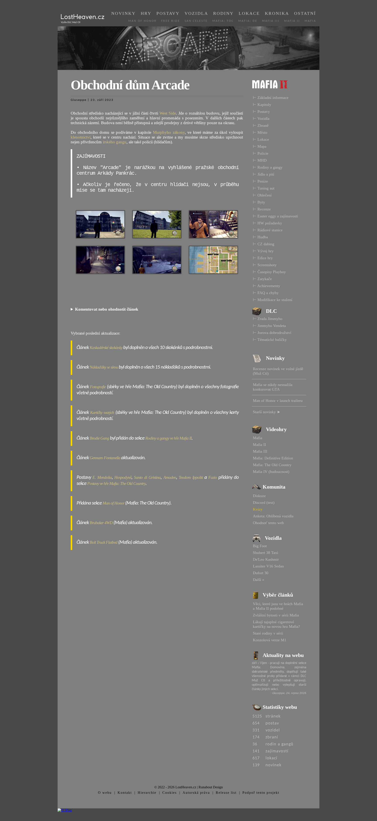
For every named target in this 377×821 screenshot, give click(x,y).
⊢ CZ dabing (263, 244)
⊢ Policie (260, 153)
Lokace (249, 13)
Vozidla (196, 13)
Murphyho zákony (169, 132)
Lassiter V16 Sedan (268, 566)
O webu (105, 792)
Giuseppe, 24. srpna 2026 (289, 693)
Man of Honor (142, 21)
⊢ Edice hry (263, 258)
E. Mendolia (102, 477)
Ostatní (305, 13)
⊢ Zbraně (261, 125)
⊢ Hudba (260, 237)
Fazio (212, 477)
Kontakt (125, 792)
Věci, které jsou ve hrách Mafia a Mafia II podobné (278, 606)
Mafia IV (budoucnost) (271, 471)
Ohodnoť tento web (268, 523)
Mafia (310, 21)
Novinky (123, 13)
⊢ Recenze (262, 209)
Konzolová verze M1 (269, 640)
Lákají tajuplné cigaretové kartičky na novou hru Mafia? (276, 624)
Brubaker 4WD (101, 522)
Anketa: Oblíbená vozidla (273, 516)
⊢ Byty (259, 202)
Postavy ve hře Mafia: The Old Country (116, 483)
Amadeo (169, 477)
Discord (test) (263, 502)
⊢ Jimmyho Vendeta (269, 325)
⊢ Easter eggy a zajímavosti (275, 216)
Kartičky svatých (102, 412)
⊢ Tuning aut (263, 188)
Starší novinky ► (267, 412)
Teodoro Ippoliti (191, 477)
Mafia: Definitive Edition (273, 458)
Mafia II (292, 21)
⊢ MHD (260, 160)
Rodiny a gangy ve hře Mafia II (168, 438)
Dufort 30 (260, 573)
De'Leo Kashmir (266, 559)
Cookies (169, 792)
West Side (167, 113)
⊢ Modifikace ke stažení (272, 300)
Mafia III (270, 21)
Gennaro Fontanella (105, 457)
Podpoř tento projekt (260, 792)
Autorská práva (196, 792)
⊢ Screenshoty (265, 265)
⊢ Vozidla (261, 118)
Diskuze (259, 496)
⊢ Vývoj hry (263, 251)
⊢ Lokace (261, 139)
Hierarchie (147, 792)
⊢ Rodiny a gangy (268, 167)
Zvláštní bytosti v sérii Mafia (276, 615)
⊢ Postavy (261, 111)
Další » (258, 579)
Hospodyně (122, 477)
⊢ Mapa (259, 146)
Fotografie (98, 386)
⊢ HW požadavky (267, 223)
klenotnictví (81, 137)
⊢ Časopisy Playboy (269, 272)
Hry (146, 13)
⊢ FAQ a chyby (266, 293)
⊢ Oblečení (262, 195)
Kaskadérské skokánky (106, 347)
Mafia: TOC (223, 21)
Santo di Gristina (147, 477)
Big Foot (260, 546)
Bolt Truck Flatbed (103, 542)
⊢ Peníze (260, 181)
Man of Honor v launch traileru (278, 400)
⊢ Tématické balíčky (270, 339)
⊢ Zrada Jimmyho (267, 319)
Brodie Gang (99, 438)
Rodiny (223, 13)
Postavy (168, 13)
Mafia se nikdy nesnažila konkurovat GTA (272, 387)
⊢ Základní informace (270, 97)
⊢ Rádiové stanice (268, 230)
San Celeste (196, 21)
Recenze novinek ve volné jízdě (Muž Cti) (278, 371)
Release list (226, 792)
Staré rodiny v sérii (268, 633)
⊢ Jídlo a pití (263, 174)
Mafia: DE (247, 21)
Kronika (277, 13)
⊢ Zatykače (262, 279)
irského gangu (115, 142)
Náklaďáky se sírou (104, 367)
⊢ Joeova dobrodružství (272, 332)
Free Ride (170, 21)
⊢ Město (260, 132)
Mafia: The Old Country (272, 465)
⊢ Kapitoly (262, 104)
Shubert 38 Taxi (265, 552)
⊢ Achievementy (266, 286)
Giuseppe (78, 100)
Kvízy (257, 509)
